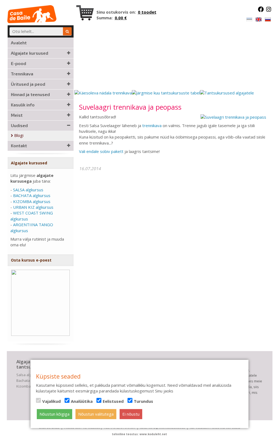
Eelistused (113, 401)
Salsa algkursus (29, 374)
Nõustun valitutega (96, 414)
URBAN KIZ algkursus (33, 207)
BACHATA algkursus (31, 195)
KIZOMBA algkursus (31, 201)
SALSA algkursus (28, 189)
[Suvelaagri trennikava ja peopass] (233, 116)
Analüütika (82, 401)
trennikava (152, 125)
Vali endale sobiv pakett (101, 151)
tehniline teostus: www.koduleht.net (139, 434)
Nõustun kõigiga (54, 414)
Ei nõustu (131, 414)
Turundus (143, 401)
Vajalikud (51, 401)
